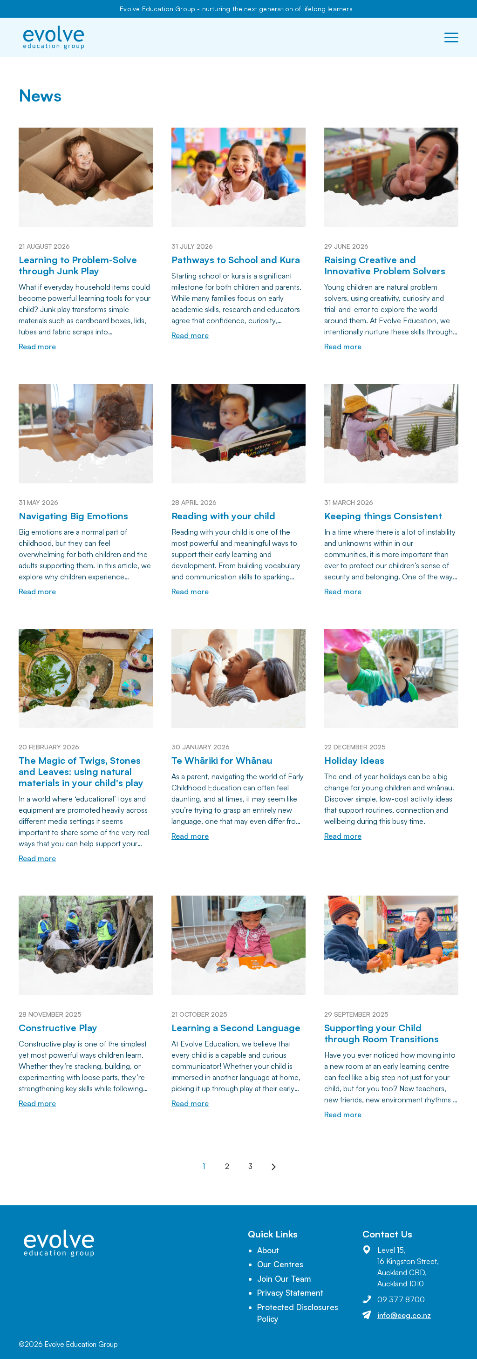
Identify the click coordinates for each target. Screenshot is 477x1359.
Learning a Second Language (235, 1027)
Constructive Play (58, 1027)
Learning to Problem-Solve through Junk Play (78, 265)
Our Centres (280, 1264)
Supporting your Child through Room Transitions (381, 1033)
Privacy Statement (290, 1293)
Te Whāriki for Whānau (222, 760)
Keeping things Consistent (383, 516)
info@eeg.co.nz (404, 1315)
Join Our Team (284, 1279)
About (268, 1250)
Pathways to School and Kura (235, 259)
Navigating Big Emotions (73, 516)
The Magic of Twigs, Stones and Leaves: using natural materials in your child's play (81, 771)
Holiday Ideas (354, 760)
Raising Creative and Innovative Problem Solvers (384, 265)
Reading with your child (223, 516)
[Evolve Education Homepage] (54, 37)
